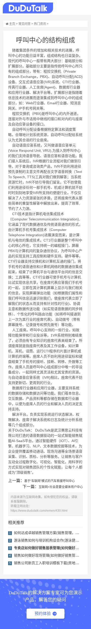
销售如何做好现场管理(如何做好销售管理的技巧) (52, 555)
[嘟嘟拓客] (28, 8)
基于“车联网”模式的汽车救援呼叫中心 (49, 481)
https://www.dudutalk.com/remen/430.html (39, 510)
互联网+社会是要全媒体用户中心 (61, 487)
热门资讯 (40, 24)
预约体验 (43, 613)
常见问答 (24, 24)
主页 (12, 24)
